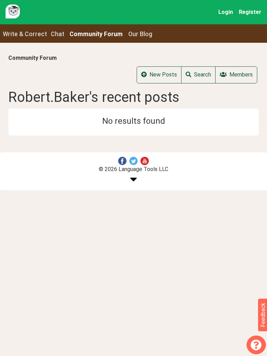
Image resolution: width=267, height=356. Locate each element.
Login (225, 12)
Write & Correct (25, 34)
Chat (57, 34)
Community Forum (32, 58)
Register (250, 12)
